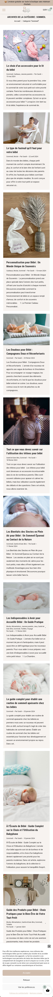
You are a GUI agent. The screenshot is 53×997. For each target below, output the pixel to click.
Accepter (26, 973)
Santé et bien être (12, 458)
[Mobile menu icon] (4, 10)
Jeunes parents (26, 74)
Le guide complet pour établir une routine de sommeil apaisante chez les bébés (25, 703)
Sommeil (9, 74)
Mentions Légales (36, 993)
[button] (49, 946)
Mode (16, 156)
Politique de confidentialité (18, 993)
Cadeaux (17, 74)
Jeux (35, 626)
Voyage (30, 629)
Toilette (23, 629)
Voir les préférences (26, 987)
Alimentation (16, 626)
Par (37, 74)
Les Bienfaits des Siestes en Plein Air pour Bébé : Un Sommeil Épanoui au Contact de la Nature (25, 535)
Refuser (26, 980)
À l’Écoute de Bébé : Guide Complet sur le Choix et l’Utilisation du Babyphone (25, 830)
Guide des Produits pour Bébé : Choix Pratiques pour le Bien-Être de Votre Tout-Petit (26, 913)
